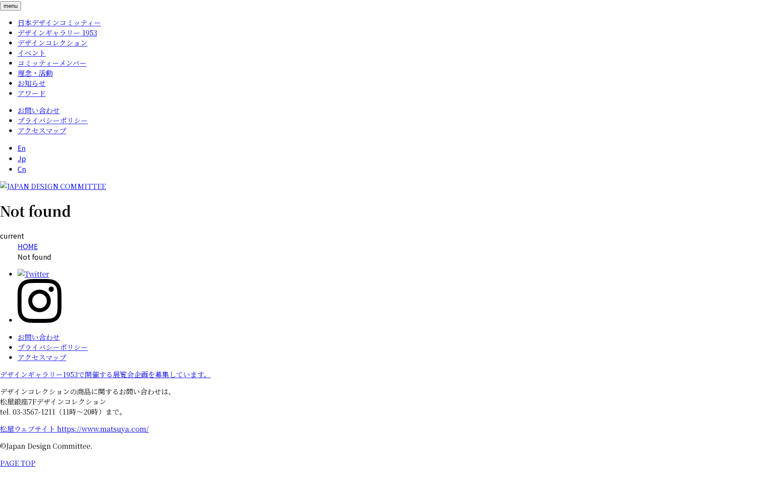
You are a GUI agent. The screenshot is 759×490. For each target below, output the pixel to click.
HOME (28, 246)
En (21, 148)
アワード (32, 93)
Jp (22, 158)
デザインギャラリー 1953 (57, 33)
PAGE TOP (18, 463)
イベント (32, 53)
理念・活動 (35, 73)
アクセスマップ (42, 130)
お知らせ (32, 83)
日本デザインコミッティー (59, 23)
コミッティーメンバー (52, 63)
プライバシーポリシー (53, 120)
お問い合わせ (39, 110)
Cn (22, 169)
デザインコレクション (52, 43)
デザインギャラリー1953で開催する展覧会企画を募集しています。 (105, 374)
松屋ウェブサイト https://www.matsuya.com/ (74, 429)
